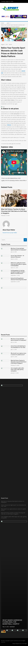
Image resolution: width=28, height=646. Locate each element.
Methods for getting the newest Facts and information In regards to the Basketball (18, 264)
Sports (10, 44)
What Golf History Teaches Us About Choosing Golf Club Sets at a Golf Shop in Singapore (18, 362)
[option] (14, 575)
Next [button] (26, 203)
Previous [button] (2, 203)
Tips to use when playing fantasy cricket (11, 178)
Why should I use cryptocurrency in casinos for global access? (13, 509)
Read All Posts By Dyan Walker (10, 232)
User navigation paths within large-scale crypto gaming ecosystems (17, 369)
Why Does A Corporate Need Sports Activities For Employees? (12, 502)
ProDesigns (24, 643)
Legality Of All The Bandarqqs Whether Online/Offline (13, 180)
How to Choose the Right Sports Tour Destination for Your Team (13, 505)
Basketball (13, 626)
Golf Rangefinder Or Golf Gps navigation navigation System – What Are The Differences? (18, 272)
